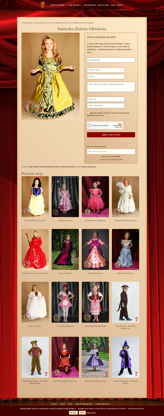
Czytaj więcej (91, 413)
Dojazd (62, 404)
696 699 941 (116, 157)
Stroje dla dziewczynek (46, 167)
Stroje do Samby (103, 5)
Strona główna (27, 23)
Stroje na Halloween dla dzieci (60, 23)
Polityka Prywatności (102, 404)
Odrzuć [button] (82, 413)
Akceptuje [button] (73, 413)
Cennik (113, 5)
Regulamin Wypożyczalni (84, 404)
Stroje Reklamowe (90, 5)
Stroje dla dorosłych (57, 5)
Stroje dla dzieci (74, 5)
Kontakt (119, 5)
